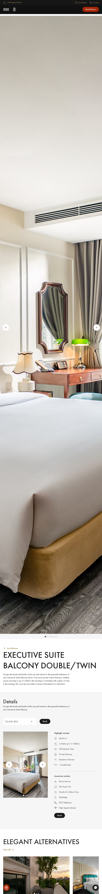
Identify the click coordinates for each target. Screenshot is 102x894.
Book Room (91, 9)
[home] (14, 9)
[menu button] (6, 9)
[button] (5, 327)
